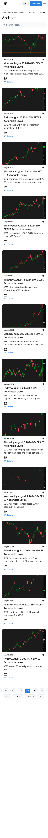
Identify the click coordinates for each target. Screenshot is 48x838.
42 (20, 690)
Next (28, 696)
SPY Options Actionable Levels (13, 12)
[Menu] (44, 3)
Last (41, 696)
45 (42, 690)
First (7, 696)
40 (6, 690)
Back (19, 696)
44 (35, 690)
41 (13, 690)
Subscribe (36, 3)
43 (27, 690)
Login (24, 3)
